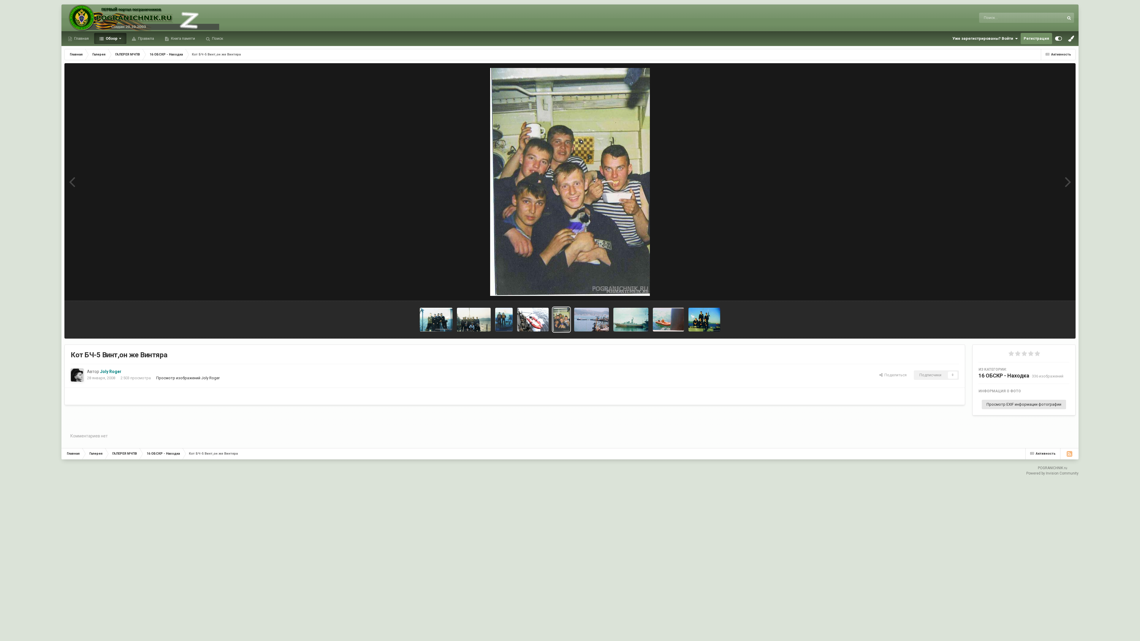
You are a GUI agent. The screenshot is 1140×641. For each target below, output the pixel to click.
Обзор (111, 38)
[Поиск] (1069, 18)
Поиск (217, 38)
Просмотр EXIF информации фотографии (1024, 404)
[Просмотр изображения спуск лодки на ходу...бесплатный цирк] (533, 319)
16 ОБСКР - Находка (1003, 375)
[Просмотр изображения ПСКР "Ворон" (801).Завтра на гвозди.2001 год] (630, 319)
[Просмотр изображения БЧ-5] (704, 319)
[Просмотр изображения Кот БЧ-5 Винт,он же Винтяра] (561, 319)
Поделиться (895, 375)
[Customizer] (1058, 38)
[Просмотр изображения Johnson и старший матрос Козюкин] (668, 319)
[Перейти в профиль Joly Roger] (77, 375)
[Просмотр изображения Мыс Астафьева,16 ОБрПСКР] (591, 319)
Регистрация (1036, 38)
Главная (81, 38)
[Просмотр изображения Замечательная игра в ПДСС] (504, 319)
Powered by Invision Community (1052, 473)
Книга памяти (182, 38)
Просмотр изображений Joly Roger (188, 378)
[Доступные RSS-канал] (1069, 453)
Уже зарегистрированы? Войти (983, 38)
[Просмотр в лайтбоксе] (570, 182)
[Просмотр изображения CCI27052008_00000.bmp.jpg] (436, 319)
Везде (1050, 18)
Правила (145, 38)
